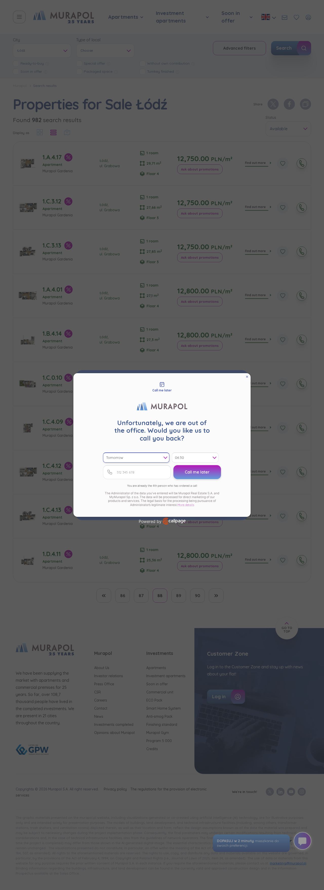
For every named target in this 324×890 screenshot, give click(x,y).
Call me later (197, 472)
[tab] (162, 387)
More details (185, 505)
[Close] (247, 376)
